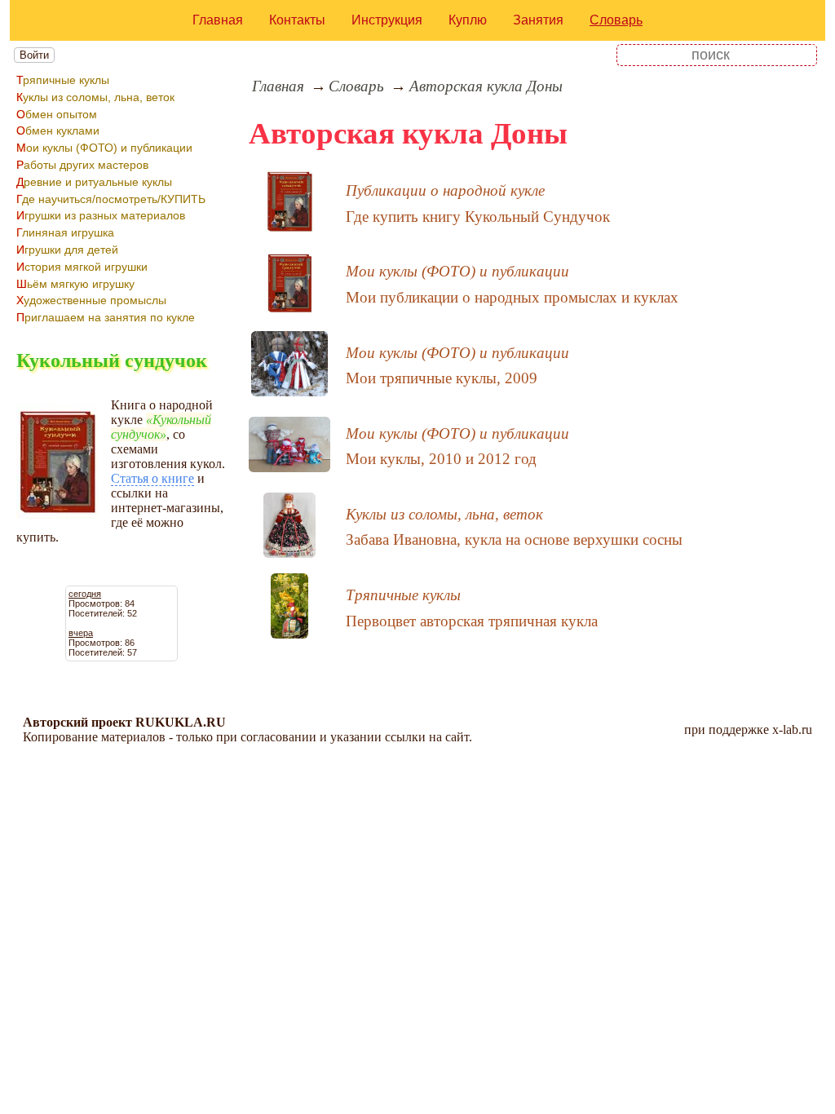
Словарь (616, 20)
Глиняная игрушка (65, 232)
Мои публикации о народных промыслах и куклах (512, 297)
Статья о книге (152, 478)
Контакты (297, 20)
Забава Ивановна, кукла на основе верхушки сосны (514, 539)
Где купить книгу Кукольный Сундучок (478, 216)
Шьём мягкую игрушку (75, 283)
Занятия (538, 20)
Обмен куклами (57, 130)
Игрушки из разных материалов (100, 215)
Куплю (467, 20)
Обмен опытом (56, 114)
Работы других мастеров (82, 164)
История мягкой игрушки (82, 266)
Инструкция (386, 20)
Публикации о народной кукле (445, 190)
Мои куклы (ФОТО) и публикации (104, 147)
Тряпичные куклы (62, 79)
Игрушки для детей (67, 249)
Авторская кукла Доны (486, 86)
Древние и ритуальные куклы (94, 181)
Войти (34, 55)
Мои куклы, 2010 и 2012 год (441, 458)
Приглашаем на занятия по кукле (105, 317)
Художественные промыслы (91, 300)
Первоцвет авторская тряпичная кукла (472, 621)
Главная (217, 20)
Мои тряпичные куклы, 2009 (441, 378)
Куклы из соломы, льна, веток (95, 97)
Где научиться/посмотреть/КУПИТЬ (110, 199)
